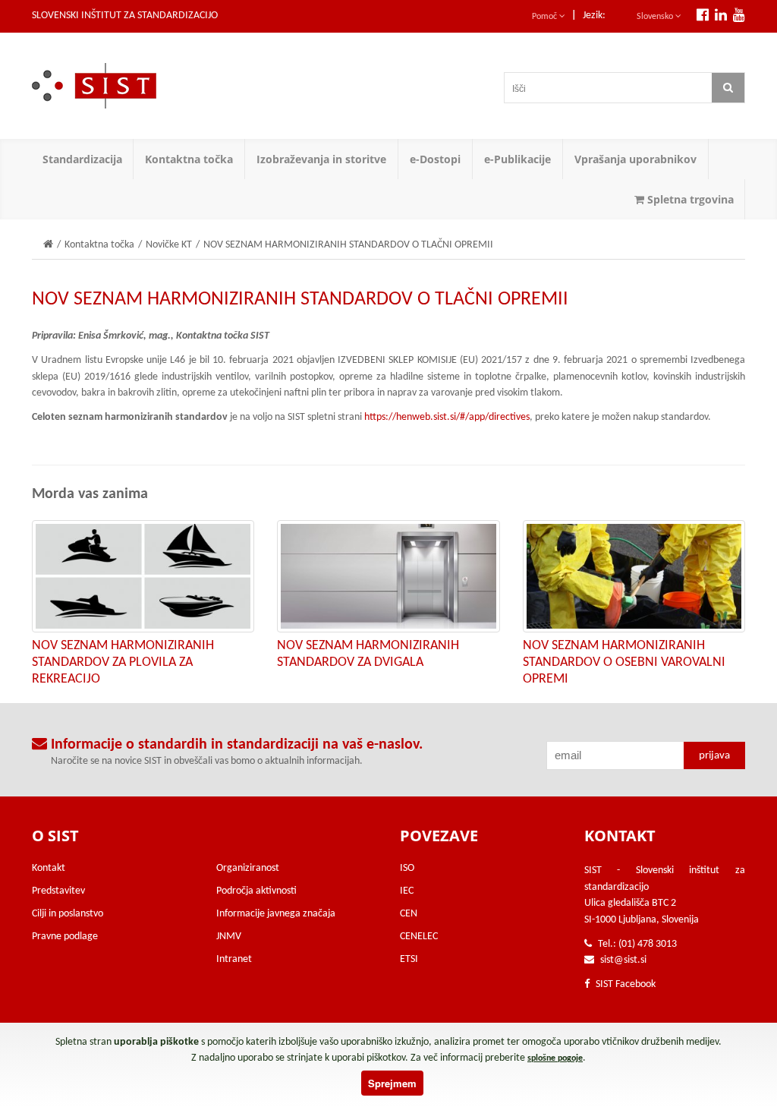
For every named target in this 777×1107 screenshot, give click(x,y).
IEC (407, 891)
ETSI (409, 959)
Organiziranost (247, 868)
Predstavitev (58, 891)
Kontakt (48, 868)
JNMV (228, 936)
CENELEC (419, 936)
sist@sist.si (623, 960)
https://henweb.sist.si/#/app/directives (447, 417)
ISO (407, 868)
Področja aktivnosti (256, 891)
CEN (408, 913)
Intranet (234, 959)
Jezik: (594, 15)
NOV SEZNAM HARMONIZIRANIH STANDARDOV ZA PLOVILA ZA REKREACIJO (123, 662)
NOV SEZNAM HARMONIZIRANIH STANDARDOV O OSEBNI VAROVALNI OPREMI (624, 662)
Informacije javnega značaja (275, 913)
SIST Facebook (624, 984)
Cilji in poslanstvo (67, 913)
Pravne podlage (65, 936)
